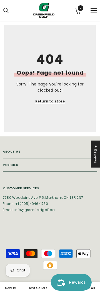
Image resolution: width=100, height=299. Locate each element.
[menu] (94, 10)
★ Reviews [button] (95, 154)
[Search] (6, 10)
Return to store (50, 101)
